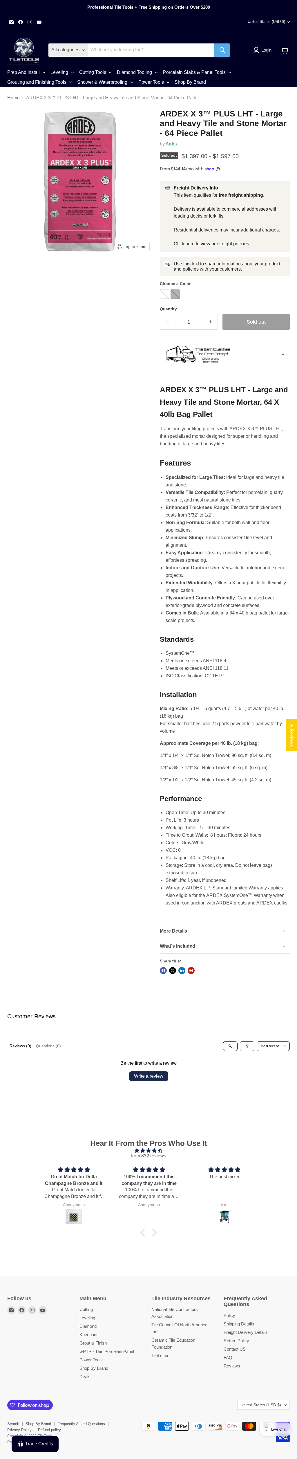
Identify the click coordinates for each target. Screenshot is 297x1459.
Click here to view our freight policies (211, 243)
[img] (148, 1150)
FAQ (228, 1357)
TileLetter (160, 1355)
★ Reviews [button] (291, 735)
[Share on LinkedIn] (181, 970)
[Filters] (247, 1046)
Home (13, 97)
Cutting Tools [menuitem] (92, 72)
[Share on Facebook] (163, 970)
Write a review (148, 1076)
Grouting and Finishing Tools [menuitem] (36, 82)
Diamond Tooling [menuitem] (134, 72)
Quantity (168, 309)
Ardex (172, 143)
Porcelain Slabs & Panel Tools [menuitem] (194, 72)
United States (266, 21)
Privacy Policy (19, 1430)
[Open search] (230, 1046)
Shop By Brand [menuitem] (190, 82)
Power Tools (91, 1359)
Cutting (86, 1309)
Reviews (232, 1365)
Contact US (235, 1349)
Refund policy (49, 1430)
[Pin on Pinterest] (191, 970)
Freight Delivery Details (246, 1332)
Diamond (88, 1326)
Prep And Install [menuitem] (23, 72)
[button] (263, 50)
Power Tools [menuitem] (151, 82)
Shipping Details (239, 1323)
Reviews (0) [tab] (20, 1046)
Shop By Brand (93, 1368)
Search (13, 1424)
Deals (84, 1376)
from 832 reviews (148, 1155)
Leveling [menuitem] (59, 72)
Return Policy (236, 1340)
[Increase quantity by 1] (210, 322)
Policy (229, 1315)
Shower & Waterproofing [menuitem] (102, 82)
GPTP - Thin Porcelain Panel (106, 1351)
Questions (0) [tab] (48, 1046)
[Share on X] (172, 970)
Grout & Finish (93, 1343)
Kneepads (89, 1334)
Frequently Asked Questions (81, 1424)
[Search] (222, 50)
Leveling (87, 1317)
